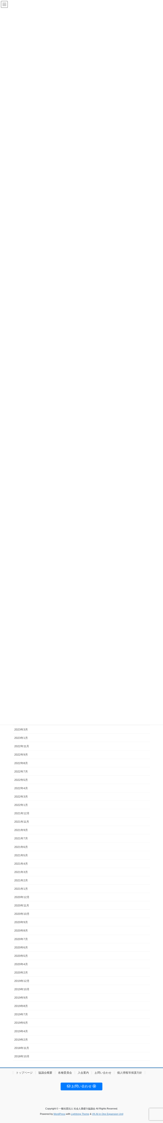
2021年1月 (21, 888)
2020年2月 (21, 972)
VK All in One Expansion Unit (107, 1114)
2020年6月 (21, 947)
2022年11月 (21, 746)
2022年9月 (21, 754)
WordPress (59, 1114)
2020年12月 (21, 897)
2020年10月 (21, 913)
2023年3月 (21, 729)
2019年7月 (21, 1014)
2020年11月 (21, 905)
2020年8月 (21, 930)
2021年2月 (21, 880)
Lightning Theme (80, 1114)
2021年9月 (21, 830)
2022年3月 (21, 796)
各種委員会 (65, 1072)
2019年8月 (21, 1006)
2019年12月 (21, 980)
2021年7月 (21, 838)
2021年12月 (21, 813)
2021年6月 (21, 847)
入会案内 (83, 1072)
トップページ (24, 1072)
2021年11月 (21, 821)
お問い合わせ (103, 1072)
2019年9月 (21, 997)
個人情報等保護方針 (129, 1072)
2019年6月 (21, 1022)
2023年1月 (21, 737)
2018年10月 (21, 1056)
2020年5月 (21, 955)
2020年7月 (21, 939)
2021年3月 (21, 872)
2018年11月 (21, 1048)
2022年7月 (21, 771)
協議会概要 (45, 1072)
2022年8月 (21, 763)
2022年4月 (21, 788)
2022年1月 (21, 805)
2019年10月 (21, 989)
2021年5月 (21, 855)
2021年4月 (21, 863)
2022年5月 (21, 779)
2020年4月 (21, 964)
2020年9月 (21, 922)
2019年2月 (21, 1039)
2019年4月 (21, 1031)
